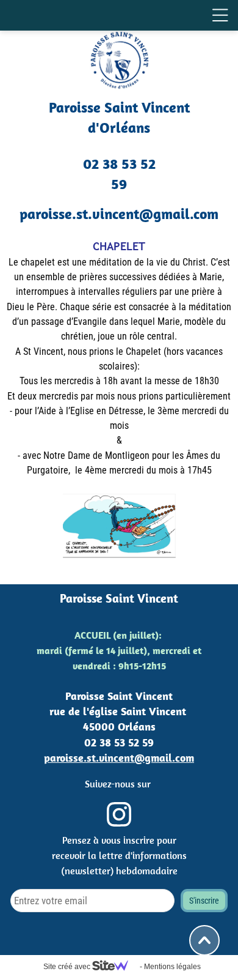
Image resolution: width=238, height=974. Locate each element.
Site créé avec (67, 966)
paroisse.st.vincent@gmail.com (119, 758)
